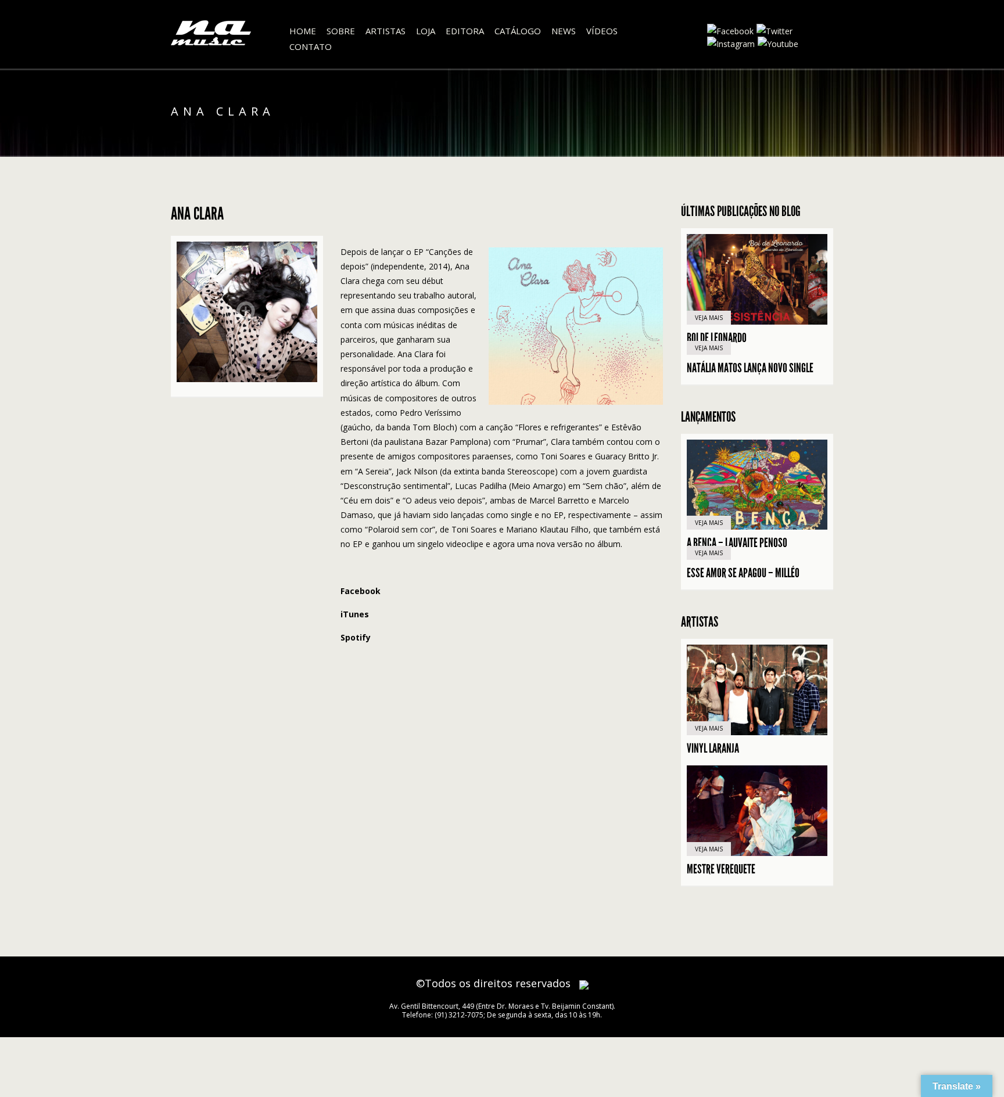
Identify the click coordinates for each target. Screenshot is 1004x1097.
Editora (465, 31)
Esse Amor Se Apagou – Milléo (743, 573)
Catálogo (517, 31)
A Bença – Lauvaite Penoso (737, 543)
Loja (425, 31)
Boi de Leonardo (717, 338)
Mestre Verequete (721, 869)
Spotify (355, 637)
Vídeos (602, 31)
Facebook (360, 590)
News (563, 31)
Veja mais (709, 318)
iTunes (354, 614)
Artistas (385, 31)
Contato (310, 46)
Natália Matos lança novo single (750, 368)
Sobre (341, 31)
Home (302, 31)
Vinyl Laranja (713, 748)
